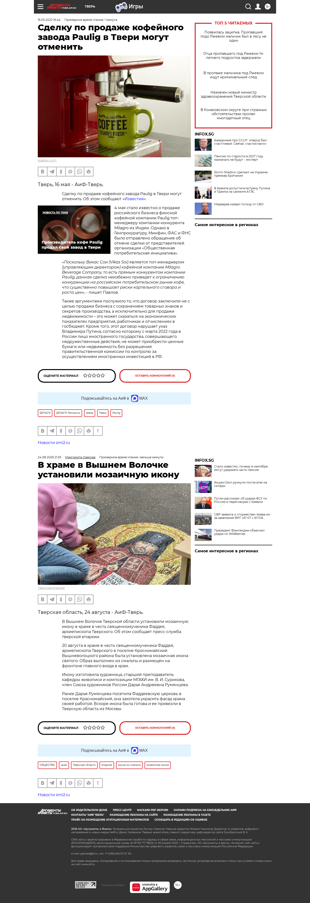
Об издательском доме (89, 810)
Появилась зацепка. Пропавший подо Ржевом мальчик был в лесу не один (233, 36)
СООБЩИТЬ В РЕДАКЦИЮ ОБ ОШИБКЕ (181, 819)
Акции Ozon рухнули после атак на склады (240, 484)
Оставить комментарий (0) (155, 375)
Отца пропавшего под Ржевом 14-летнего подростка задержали (233, 56)
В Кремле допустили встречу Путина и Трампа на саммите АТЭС (242, 190)
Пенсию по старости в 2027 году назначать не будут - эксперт (238, 158)
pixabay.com (47, 160)
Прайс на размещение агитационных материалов (110, 819)
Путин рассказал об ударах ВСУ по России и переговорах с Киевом (240, 500)
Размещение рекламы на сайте (134, 814)
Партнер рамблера (112, 885)
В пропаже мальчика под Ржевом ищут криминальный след (233, 75)
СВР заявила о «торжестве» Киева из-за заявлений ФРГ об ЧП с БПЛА (242, 516)
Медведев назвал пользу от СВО (239, 204)
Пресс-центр (122, 810)
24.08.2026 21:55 (49, 457)
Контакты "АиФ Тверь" (87, 814)
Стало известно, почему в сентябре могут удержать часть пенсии (241, 468)
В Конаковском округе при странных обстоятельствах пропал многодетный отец (234, 114)
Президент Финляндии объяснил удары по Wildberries (239, 532)
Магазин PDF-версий (152, 810)
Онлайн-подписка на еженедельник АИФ (205, 810)
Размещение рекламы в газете (187, 814)
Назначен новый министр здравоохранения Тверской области (233, 94)
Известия (134, 199)
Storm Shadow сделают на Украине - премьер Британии (241, 174)
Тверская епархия (51, 588)
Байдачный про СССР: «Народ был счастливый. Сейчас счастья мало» (240, 142)
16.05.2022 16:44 (49, 20)
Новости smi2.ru (54, 442)
